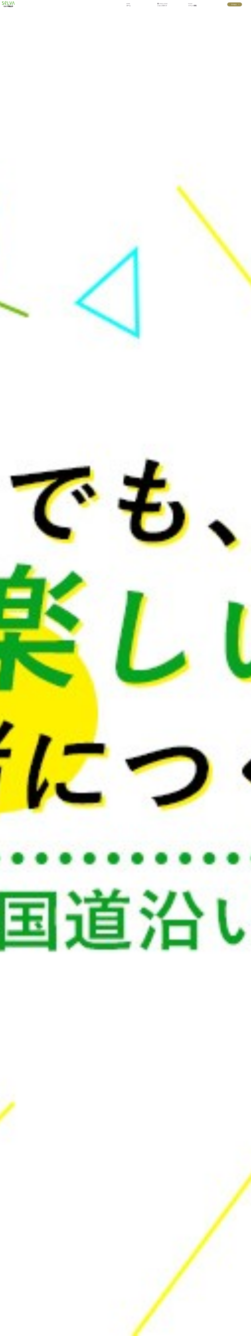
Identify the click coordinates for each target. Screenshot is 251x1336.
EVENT (192, 4)
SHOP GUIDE (162, 4)
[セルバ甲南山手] (10, 4)
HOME (128, 4)
